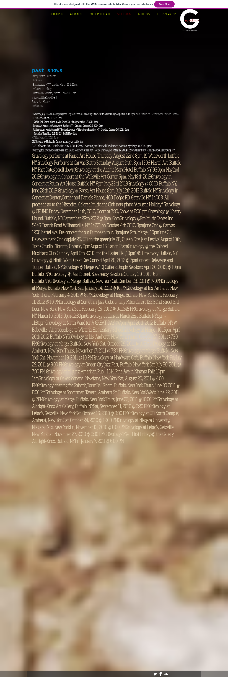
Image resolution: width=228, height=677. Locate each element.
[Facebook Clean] (161, 674)
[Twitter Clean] (155, 674)
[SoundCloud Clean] (166, 674)
